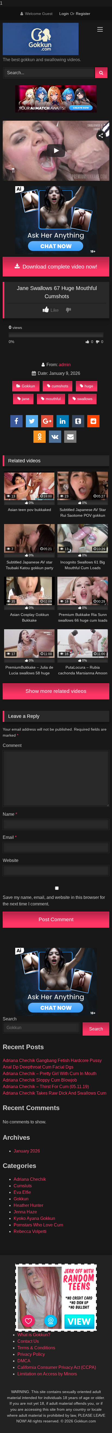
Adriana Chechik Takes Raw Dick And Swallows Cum (54, 1093)
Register (83, 13)
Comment (12, 745)
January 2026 (27, 1151)
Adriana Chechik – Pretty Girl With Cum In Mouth (50, 1073)
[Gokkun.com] (46, 39)
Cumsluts (23, 1185)
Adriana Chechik (30, 1179)
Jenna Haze (25, 1212)
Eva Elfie (22, 1192)
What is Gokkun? (33, 1334)
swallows (84, 399)
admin (65, 364)
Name (10, 814)
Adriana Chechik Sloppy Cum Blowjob (40, 1080)
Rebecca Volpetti (30, 1231)
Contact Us (28, 1341)
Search (10, 1019)
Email (10, 837)
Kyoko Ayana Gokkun (34, 1218)
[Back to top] (95, 1418)
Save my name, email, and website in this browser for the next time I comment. (54, 900)
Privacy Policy (31, 1354)
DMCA (23, 1361)
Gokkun (28, 386)
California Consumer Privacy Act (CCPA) (56, 1367)
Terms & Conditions (36, 1347)
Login (64, 13)
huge (89, 386)
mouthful (53, 399)
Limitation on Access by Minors (47, 1374)
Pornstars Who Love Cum (38, 1225)
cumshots (60, 386)
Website (10, 860)
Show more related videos (56, 691)
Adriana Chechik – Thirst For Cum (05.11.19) (46, 1086)
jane (25, 399)
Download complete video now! (59, 267)
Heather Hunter (28, 1205)
